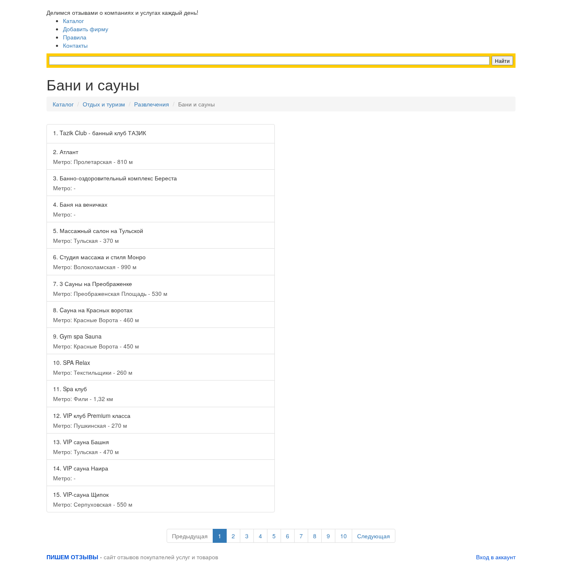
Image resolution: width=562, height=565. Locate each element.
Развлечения (151, 104)
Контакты (75, 45)
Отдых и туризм (104, 104)
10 (343, 536)
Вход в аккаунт (496, 557)
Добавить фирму (85, 29)
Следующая (373, 536)
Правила (74, 37)
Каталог (73, 20)
